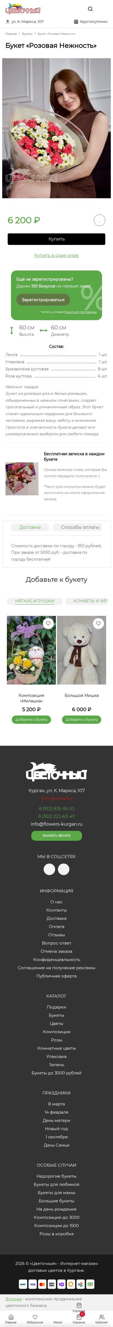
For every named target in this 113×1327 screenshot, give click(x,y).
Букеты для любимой (56, 1184)
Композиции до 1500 (56, 1225)
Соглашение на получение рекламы (56, 967)
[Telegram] (66, 8)
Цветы (56, 1023)
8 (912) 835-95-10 (56, 808)
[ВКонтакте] (77, 8)
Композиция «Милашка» (31, 698)
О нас (56, 901)
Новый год (56, 1128)
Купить (57, 239)
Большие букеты (56, 1200)
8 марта (56, 1104)
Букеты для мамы (56, 1192)
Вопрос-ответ (56, 943)
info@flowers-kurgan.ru (57, 824)
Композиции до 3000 (57, 1217)
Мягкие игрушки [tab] (34, 601)
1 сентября (57, 1136)
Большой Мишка (82, 695)
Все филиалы (56, 798)
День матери (56, 1120)
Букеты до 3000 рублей (56, 1072)
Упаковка (56, 1056)
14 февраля (56, 1112)
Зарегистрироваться (43, 299)
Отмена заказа (56, 951)
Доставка (30, 527)
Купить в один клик (56, 255)
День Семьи (56, 1145)
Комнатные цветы (56, 1048)
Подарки (56, 1007)
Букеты (56, 1015)
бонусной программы (80, 312)
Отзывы (56, 934)
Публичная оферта (56, 976)
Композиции (56, 1031)
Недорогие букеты (56, 1176)
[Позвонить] (103, 8)
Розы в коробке (56, 1233)
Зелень (56, 1064)
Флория (13, 1299)
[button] (99, 663)
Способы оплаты (80, 527)
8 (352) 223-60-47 (56, 816)
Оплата (56, 926)
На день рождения (56, 1209)
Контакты (56, 910)
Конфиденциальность (56, 959)
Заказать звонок (56, 835)
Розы (56, 1040)
